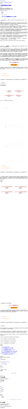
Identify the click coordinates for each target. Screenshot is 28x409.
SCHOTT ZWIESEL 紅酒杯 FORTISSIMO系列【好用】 (8, 353)
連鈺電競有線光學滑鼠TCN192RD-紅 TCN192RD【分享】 (9, 352)
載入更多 (1, 366)
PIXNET (9, 399)
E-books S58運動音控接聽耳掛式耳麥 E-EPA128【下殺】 (8, 349)
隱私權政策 (18, 399)
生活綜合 (6, 10)
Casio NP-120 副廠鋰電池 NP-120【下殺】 (9, 16)
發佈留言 (1, 370)
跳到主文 (1, 7)
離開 (3, 407)
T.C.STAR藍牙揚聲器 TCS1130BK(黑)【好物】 (7, 354)
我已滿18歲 (2, 407)
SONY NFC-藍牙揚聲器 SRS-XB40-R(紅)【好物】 (8, 348)
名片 (2, 13)
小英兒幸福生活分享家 (5, 5)
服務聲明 (20, 399)
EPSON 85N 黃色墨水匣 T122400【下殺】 (7, 350)
